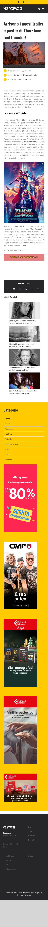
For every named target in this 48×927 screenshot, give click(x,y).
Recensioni (9, 429)
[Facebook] (8, 289)
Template (8, 459)
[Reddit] (20, 289)
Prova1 (7, 454)
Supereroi (28, 75)
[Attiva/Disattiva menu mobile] (43, 9)
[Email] (38, 289)
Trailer (34, 75)
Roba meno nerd (11, 444)
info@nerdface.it (9, 835)
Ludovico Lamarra (24, 79)
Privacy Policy (8, 844)
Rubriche (8, 439)
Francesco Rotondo (24, 895)
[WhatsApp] (26, 289)
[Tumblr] (32, 289)
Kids (6, 449)
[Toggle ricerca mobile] (39, 9)
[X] (14, 289)
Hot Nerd (20, 75)
